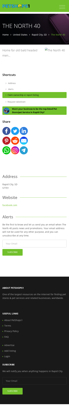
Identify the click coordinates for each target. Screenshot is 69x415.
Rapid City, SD (39, 34)
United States (20, 34)
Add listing (10, 350)
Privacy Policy (11, 331)
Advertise (9, 345)
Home (5, 34)
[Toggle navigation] (62, 7)
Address (12, 83)
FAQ (6, 336)
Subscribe (12, 252)
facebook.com (9, 205)
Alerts (10, 89)
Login (7, 356)
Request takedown (17, 101)
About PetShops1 (13, 320)
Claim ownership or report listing (23, 94)
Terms (7, 325)
